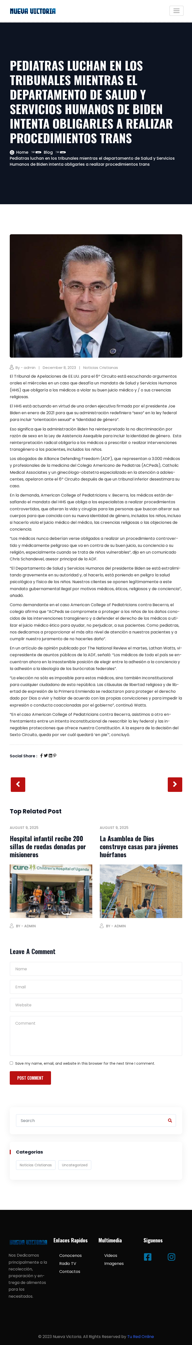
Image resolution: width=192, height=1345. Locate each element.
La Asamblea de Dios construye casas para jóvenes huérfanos (139, 846)
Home (22, 152)
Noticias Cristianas (100, 367)
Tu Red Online (140, 1336)
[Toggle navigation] (177, 11)
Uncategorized (75, 1165)
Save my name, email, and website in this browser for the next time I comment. (85, 1063)
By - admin (26, 367)
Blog (48, 152)
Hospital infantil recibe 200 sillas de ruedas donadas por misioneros (48, 846)
